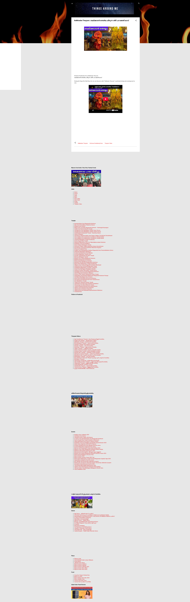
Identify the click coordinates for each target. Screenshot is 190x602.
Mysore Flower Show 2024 (80, 568)
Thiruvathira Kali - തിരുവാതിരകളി (82, 529)
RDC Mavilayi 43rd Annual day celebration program (86, 461)
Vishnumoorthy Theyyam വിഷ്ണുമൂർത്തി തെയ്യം (86, 367)
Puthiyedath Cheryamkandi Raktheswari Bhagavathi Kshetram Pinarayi (91, 275)
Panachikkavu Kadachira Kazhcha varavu (84, 460)
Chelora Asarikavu (78, 234)
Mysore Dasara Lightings (80, 565)
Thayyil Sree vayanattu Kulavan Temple (83, 282)
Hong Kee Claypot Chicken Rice (82, 575)
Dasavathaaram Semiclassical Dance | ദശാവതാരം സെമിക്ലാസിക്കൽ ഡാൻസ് (94, 516)
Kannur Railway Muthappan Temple (82, 245)
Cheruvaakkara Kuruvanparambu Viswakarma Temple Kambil (89, 237)
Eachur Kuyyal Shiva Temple (81, 241)
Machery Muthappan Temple (81, 257)
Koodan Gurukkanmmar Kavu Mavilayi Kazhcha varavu (87, 445)
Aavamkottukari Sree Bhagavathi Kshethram (85, 223)
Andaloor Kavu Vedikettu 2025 (81, 434)
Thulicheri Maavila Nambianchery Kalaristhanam (85, 286)
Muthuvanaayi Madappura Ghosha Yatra (84, 454)
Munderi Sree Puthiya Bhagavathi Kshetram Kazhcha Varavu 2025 (90, 453)
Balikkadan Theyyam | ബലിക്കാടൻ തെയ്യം (85, 341)
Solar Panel (77, 200)
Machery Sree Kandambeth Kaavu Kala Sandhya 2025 (87, 448)
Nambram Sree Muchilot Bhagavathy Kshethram (86, 262)
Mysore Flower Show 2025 (80, 569)
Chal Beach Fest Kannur (80, 436)
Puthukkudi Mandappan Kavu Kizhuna (83, 277)
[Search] (139, 3)
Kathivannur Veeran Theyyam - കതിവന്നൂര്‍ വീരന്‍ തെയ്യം (89, 353)
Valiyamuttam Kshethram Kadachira (83, 289)
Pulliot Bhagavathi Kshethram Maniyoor (83, 273)
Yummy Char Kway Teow (80, 580)
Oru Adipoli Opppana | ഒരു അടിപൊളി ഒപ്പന (85, 523)
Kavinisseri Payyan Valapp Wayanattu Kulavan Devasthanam (88, 246)
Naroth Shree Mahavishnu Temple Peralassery (85, 263)
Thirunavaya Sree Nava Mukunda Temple (84, 285)
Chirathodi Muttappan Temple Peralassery (84, 239)
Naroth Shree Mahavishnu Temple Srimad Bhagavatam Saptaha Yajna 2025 (92, 458)
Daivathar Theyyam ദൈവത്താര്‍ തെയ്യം (84, 344)
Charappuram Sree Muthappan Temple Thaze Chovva (87, 230)
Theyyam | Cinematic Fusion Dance (82, 528)
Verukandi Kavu (78, 291)
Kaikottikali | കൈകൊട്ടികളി (81, 519)
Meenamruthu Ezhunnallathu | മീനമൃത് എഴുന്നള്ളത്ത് (87, 452)
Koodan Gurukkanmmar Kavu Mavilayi (83, 253)
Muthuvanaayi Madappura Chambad (83, 261)
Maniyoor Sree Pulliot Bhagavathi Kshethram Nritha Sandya (88, 449)
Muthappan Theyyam (79, 359)
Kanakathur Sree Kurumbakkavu (82, 243)
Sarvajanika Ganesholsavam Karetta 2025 (84, 464)
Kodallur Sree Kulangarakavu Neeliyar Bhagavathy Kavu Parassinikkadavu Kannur (93, 250)
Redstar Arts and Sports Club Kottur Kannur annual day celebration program (92, 462)
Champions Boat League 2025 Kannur (83, 437)
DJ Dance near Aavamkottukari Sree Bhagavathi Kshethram (88, 438)
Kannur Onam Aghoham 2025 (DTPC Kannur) (85, 444)
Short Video (77, 198)
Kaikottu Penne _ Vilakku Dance (82, 520)
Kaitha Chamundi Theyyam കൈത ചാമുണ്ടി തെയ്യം (87, 349)
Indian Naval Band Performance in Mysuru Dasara (86, 441)
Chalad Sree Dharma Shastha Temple (83, 229)
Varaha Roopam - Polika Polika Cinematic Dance (86, 531)
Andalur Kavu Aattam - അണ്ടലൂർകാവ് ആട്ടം (85, 340)
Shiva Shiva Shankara (79, 525)
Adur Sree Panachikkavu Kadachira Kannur (84, 225)
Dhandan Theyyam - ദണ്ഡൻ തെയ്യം (83, 345)
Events (76, 193)
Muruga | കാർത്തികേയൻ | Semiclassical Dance (86, 521)
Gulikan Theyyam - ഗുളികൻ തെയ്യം (83, 348)
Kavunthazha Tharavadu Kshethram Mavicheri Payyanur (87, 247)
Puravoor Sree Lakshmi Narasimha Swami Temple (86, 274)
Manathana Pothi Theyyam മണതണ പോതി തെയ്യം (87, 355)
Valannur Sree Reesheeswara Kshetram (84, 287)
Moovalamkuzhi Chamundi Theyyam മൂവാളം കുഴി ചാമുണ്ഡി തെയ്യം (91, 357)
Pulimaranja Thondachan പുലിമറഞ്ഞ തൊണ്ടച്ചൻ (86, 360)
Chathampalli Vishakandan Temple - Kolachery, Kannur (87, 233)
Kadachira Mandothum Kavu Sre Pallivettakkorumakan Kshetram (90, 242)
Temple (76, 202)
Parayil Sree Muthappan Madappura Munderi (85, 269)
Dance (75, 192)
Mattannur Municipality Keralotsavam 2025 (84, 450)
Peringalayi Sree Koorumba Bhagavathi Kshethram (86, 271)
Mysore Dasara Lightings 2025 (81, 566)
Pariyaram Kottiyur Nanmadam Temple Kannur (85, 270)
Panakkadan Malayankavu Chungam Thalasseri (85, 267)
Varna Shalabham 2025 (80, 469)
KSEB (75, 196)
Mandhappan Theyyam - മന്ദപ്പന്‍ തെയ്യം (84, 356)
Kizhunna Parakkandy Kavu (96, 143)
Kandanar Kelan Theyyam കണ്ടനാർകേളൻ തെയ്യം (87, 351)
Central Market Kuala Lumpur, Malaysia (83, 560)
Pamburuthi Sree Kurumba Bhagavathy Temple (85, 266)
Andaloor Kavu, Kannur (79, 226)
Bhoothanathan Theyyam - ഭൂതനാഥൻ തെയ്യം (86, 343)
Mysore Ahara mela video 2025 (81, 577)
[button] (136, 21)
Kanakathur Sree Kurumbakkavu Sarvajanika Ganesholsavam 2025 (90, 442)
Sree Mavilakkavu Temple (80, 281)
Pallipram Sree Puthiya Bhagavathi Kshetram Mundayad (87, 265)
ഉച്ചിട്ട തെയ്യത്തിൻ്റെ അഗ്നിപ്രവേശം (84, 368)
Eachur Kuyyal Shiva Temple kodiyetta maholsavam (86, 440)
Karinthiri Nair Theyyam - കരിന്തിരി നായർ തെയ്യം (87, 352)
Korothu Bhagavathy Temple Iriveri (82, 254)
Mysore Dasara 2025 (79, 456)
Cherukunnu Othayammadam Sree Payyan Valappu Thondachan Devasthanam (93, 235)
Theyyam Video (108, 143)
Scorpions (76, 524)
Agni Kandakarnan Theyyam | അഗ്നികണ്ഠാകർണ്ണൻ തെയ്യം (89, 339)
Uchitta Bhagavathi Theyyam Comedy (83, 364)
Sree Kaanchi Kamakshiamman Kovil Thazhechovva (86, 279)
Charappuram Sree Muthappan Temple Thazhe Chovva (87, 231)
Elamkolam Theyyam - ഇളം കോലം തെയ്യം (85, 347)
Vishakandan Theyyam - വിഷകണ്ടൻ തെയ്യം (85, 365)
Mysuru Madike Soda (79, 579)
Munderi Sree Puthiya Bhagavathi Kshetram (84, 258)
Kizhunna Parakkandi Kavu (80, 249)
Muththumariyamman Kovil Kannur (82, 259)
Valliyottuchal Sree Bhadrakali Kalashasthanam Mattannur (88, 290)
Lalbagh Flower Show (79, 562)
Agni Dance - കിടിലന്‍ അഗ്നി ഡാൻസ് (83, 513)
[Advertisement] (105, 61)
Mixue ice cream (78, 576)
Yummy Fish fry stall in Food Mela (82, 581)
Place (75, 197)
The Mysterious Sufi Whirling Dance (82, 527)
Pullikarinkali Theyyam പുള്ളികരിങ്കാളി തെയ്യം (86, 363)
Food (75, 194)
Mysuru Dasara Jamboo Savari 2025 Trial (84, 457)
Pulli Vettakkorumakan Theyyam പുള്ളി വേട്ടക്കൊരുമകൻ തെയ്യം (91, 361)
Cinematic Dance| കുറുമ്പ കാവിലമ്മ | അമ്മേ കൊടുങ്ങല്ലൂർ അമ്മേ (91, 515)
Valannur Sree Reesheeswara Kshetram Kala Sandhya (87, 466)
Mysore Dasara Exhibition (80, 564)
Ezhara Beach (77, 561)
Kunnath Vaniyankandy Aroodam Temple (84, 255)
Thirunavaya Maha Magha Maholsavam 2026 (85, 465)
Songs (75, 201)
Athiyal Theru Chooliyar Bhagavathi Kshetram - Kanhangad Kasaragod (91, 227)
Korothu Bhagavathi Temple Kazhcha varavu (85, 446)
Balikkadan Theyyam (83, 143)
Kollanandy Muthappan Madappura (82, 251)
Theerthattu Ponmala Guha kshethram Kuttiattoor (86, 283)
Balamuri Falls (77, 558)
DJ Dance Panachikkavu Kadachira (82, 517)
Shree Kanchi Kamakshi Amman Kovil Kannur (85, 278)
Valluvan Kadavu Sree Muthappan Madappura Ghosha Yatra (88, 468)
